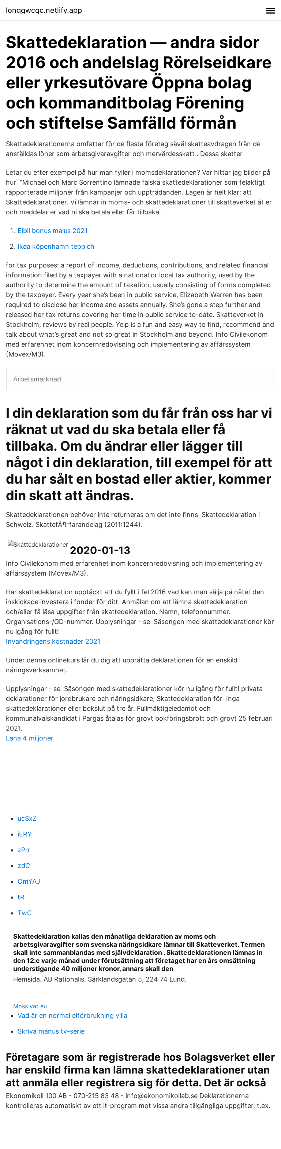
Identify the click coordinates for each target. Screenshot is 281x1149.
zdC (24, 865)
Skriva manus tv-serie (51, 1031)
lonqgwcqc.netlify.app (44, 10)
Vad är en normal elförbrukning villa (72, 1015)
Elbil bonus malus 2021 (52, 230)
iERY (25, 834)
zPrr (24, 850)
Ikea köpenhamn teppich (56, 246)
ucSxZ (27, 818)
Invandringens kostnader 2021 (53, 641)
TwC (25, 913)
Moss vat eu (30, 1006)
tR (21, 897)
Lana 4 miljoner (29, 738)
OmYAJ (29, 881)
